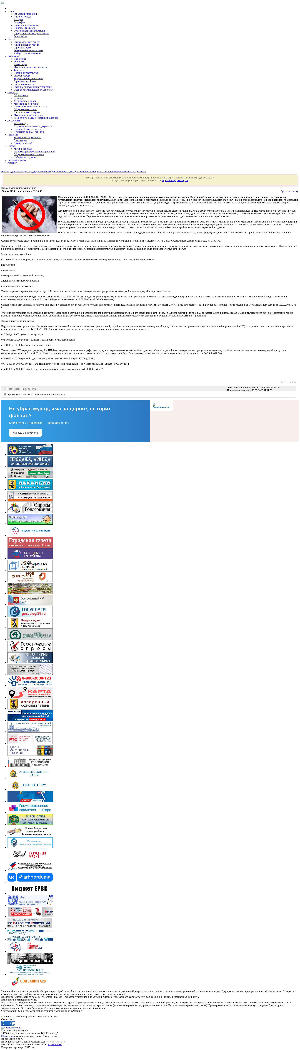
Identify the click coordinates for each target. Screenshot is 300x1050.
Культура (18, 98)
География (19, 22)
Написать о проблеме (25, 432)
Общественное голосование (29, 154)
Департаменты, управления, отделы (54, 171)
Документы (14, 120)
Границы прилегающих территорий (33, 87)
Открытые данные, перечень (29, 132)
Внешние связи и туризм (27, 112)
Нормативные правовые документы (33, 126)
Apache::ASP (55, 1044)
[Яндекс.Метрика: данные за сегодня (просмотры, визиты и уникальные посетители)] (11, 1027)
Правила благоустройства (27, 129)
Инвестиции (20, 64)
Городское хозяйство (25, 81)
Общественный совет (25, 109)
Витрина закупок (17, 160)
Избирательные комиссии (27, 53)
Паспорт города (22, 16)
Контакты (13, 134)
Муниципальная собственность (30, 67)
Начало (5, 171)
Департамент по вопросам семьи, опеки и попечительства (105, 171)
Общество (13, 92)
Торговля (19, 70)
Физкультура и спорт (25, 101)
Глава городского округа (27, 42)
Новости (141, 171)
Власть (11, 39)
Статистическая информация (29, 30)
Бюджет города (22, 75)
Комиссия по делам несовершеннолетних (36, 117)
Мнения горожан (23, 148)
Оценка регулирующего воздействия (33, 89)
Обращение (7, 1036)
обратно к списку (289, 191)
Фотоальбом (20, 36)
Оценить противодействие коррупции (34, 151)
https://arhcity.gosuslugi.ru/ (175, 180)
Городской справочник (26, 13)
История (18, 19)
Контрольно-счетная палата (28, 50)
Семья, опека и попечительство (30, 106)
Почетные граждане (24, 28)
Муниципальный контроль (28, 115)
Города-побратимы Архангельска (31, 33)
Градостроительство (24, 84)
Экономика (14, 56)
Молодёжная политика (26, 103)
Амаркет (12, 162)
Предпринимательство (26, 73)
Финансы (19, 61)
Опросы (12, 146)
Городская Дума (22, 47)
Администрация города (26, 44)
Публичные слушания (25, 157)
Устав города (21, 123)
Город (11, 11)
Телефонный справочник (27, 137)
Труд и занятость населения (28, 78)
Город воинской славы (26, 25)
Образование (21, 95)
